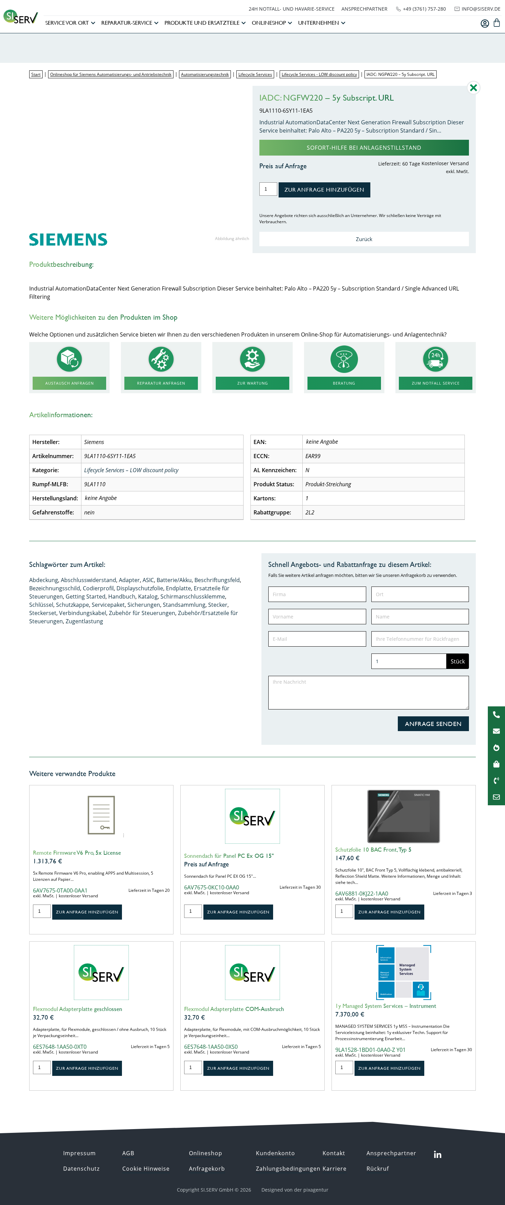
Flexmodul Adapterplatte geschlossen (77, 1008)
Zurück (364, 239)
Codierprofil (98, 588)
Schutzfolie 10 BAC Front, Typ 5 (373, 849)
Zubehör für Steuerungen (142, 613)
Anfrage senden (433, 723)
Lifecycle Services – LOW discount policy (131, 470)
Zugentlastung (84, 621)
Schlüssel (41, 605)
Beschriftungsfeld (217, 580)
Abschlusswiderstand (88, 580)
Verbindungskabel (82, 613)
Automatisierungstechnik (205, 74)
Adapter (129, 580)
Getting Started (85, 596)
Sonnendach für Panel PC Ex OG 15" (229, 855)
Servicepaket (108, 605)
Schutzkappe (72, 605)
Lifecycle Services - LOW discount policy (319, 74)
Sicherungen (143, 605)
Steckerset (42, 613)
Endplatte (178, 588)
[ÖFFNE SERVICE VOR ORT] (93, 23)
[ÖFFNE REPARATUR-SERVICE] (156, 23)
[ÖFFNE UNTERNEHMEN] (343, 23)
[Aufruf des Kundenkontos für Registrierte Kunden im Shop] (485, 23)
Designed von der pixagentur (294, 1189)
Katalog (148, 596)
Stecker (217, 605)
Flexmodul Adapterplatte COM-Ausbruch (234, 1008)
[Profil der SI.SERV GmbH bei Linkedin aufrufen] (438, 1155)
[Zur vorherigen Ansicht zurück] (474, 92)
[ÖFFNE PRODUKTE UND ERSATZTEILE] (243, 23)
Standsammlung (184, 605)
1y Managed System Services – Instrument (385, 1005)
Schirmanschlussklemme (192, 596)
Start (36, 74)
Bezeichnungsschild (54, 588)
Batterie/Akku (174, 580)
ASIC (148, 580)
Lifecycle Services (255, 74)
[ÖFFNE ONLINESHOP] (290, 23)
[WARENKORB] (497, 22)
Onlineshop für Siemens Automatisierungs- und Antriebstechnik (110, 74)
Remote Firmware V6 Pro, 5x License (77, 852)
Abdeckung (43, 580)
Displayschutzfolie (139, 588)
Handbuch (121, 596)
